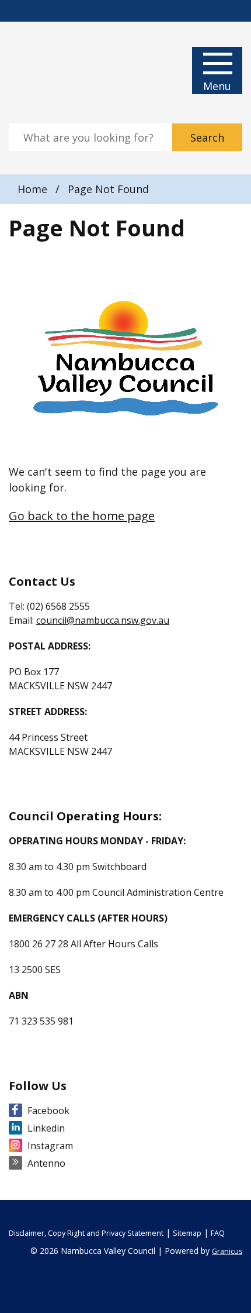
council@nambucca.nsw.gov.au (102, 620)
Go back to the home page (82, 516)
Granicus (227, 1251)
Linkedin (46, 1128)
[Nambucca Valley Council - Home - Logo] (52, 72)
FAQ (218, 1233)
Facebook (48, 1110)
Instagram (50, 1145)
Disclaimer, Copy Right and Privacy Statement (86, 1233)
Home (32, 189)
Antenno (46, 1163)
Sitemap (187, 1233)
